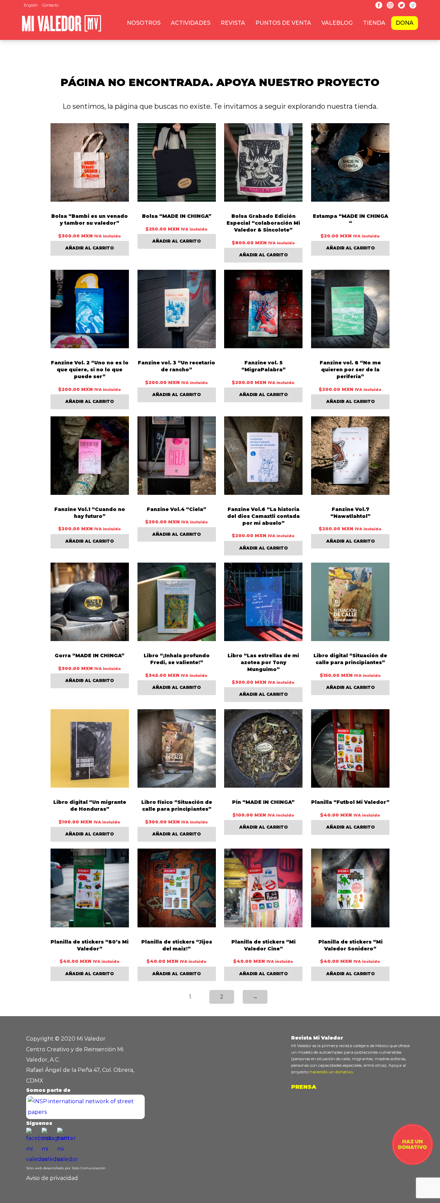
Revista (233, 23)
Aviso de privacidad (52, 1178)
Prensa (303, 1087)
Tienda (374, 23)
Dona (405, 23)
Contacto (50, 5)
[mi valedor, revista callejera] (61, 30)
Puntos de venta (283, 23)
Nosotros (144, 23)
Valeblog (337, 23)
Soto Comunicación (89, 1168)
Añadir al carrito (89, 248)
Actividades (190, 23)
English (31, 5)
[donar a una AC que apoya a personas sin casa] (412, 1163)
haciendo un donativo (331, 1071)
